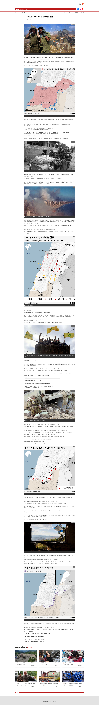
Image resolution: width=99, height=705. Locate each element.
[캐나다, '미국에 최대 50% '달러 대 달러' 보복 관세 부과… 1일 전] (49, 676)
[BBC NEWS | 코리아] (20, 13)
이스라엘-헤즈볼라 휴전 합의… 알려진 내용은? (34, 636)
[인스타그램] (80, 9)
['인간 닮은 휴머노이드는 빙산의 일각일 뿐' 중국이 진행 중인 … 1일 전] (73, 676)
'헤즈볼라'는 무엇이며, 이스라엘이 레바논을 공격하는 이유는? (37, 383)
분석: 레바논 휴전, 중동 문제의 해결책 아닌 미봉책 (35, 639)
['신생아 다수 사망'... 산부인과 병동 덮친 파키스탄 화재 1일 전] (49, 656)
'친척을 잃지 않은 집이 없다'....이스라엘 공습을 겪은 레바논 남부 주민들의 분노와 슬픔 (42, 377)
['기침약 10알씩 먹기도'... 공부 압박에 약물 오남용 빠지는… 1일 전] (73, 656)
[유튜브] (83, 9)
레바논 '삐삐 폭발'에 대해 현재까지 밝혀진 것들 (34, 380)
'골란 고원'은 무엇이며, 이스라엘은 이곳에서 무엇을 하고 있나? (38, 633)
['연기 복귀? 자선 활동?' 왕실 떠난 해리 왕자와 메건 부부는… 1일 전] (26, 676)
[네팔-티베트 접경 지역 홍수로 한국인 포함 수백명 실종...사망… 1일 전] (26, 656)
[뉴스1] (81, 4)
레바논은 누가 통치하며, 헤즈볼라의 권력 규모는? (35, 641)
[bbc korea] (49, 692)
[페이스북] (78, 9)
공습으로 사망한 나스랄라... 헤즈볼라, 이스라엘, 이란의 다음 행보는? (39, 386)
